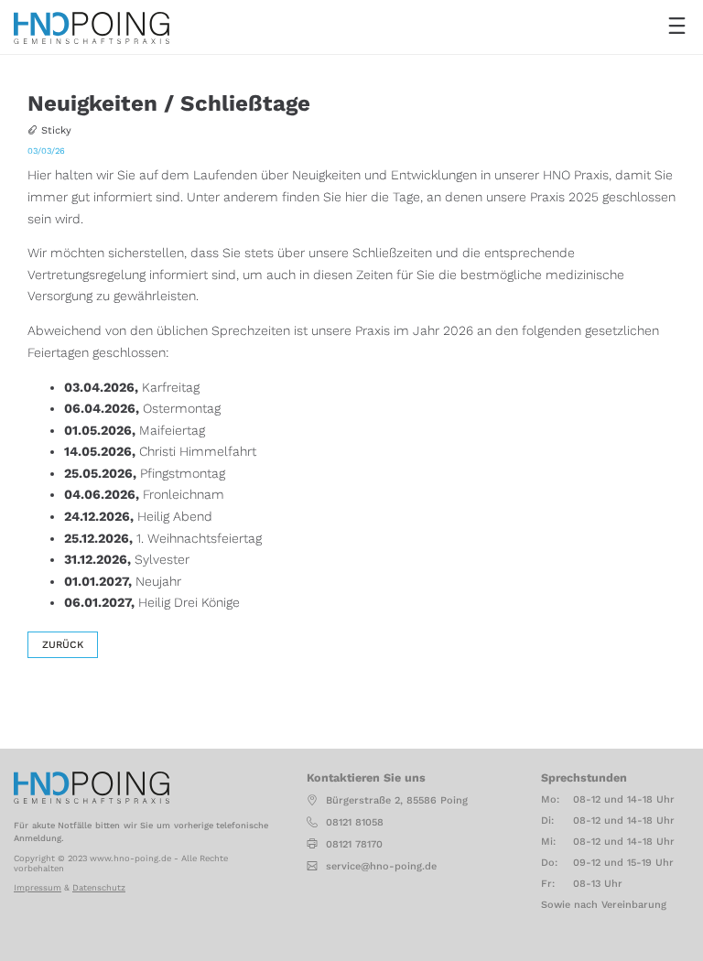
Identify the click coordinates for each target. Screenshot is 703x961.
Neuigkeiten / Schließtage (168, 103)
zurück (62, 645)
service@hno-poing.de (381, 866)
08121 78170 (354, 844)
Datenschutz (98, 887)
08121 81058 (355, 822)
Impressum (37, 887)
